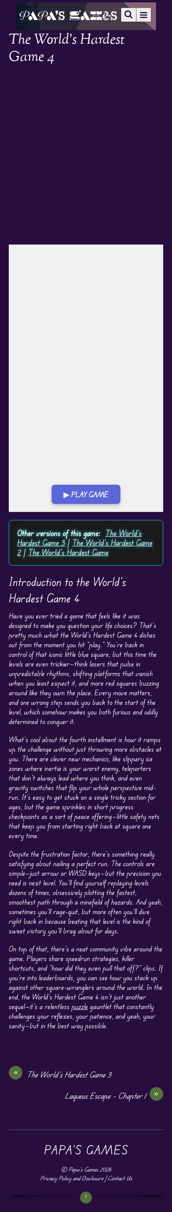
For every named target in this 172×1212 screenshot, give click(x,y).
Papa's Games (83, 1169)
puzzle (80, 1006)
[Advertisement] (86, 155)
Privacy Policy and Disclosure (71, 1178)
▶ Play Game (86, 494)
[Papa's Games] (68, 15)
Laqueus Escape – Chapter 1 (112, 1095)
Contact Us (120, 1178)
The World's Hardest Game (68, 552)
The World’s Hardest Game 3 (63, 1074)
